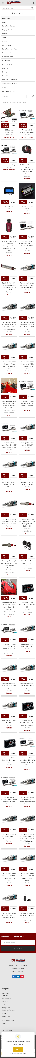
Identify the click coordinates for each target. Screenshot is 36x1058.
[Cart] (34, 2)
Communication (7, 53)
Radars (4, 33)
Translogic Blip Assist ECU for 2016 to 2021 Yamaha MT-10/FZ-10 (9, 646)
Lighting (4, 72)
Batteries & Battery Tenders (10, 49)
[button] (33, 96)
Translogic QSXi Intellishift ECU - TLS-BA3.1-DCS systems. (27, 723)
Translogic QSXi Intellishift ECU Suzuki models (9, 760)
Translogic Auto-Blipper (9, 165)
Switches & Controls (8, 91)
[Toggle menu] (2, 2)
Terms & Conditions (8, 1020)
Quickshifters (6, 76)
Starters (4, 87)
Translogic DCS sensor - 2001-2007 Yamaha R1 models (9, 686)
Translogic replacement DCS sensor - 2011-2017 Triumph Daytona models (27, 799)
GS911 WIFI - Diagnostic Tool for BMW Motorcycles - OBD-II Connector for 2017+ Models (27, 169)
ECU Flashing (6, 60)
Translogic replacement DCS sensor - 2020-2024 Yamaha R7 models (9, 915)
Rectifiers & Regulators (9, 79)
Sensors (4, 37)
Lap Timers (5, 68)
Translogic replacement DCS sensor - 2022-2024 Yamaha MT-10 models (9, 521)
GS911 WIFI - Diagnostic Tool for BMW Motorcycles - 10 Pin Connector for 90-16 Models (9, 245)
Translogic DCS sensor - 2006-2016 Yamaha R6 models (27, 686)
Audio (4, 22)
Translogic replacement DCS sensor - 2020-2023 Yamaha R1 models (27, 482)
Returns (4, 1023)
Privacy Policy (6, 1016)
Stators (4, 41)
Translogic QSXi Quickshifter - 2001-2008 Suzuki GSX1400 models (9, 445)
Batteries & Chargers (8, 26)
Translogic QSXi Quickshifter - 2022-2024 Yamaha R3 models (9, 799)
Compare (13, 125)
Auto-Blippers (6, 45)
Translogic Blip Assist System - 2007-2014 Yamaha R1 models (27, 403)
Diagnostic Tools (7, 56)
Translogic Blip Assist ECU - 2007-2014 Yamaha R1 (27, 605)
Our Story (4, 1013)
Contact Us (5, 1027)
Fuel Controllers (7, 64)
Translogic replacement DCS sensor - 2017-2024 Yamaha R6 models (27, 285)
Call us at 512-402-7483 (18, 971)
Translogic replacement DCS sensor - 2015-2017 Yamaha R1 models (9, 836)
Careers (4, 1004)
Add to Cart (23, 160)
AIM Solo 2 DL (9, 206)
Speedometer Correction (10, 83)
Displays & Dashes (8, 30)
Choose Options (5, 125)
